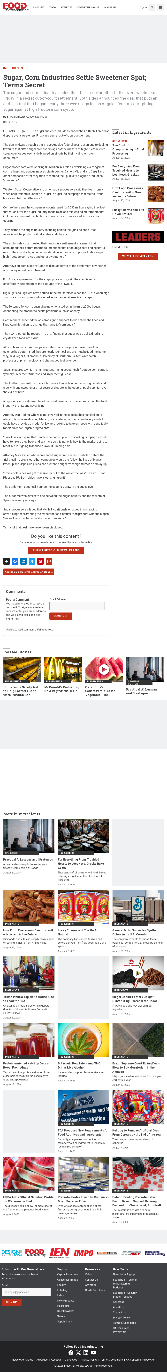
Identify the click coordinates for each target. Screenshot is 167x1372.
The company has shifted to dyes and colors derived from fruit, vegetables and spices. (82, 943)
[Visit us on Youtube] (93, 1352)
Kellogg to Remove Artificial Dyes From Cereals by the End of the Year (137, 1132)
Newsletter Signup (22, 1359)
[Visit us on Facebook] (70, 1352)
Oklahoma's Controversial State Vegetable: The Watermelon (100, 691)
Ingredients (13, 68)
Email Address (58, 599)
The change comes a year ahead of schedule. (132, 1141)
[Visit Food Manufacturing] (35, 1252)
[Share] (15, 561)
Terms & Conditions (111, 1359)
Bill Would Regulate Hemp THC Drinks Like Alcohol (79, 1065)
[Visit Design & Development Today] (12, 1252)
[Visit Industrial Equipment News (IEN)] (59, 1252)
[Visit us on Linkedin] (86, 1352)
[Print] (6, 561)
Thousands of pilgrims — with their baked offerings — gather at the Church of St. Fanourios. (82, 876)
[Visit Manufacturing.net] (131, 1252)
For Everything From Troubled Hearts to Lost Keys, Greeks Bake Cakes (126, 171)
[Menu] (160, 7)
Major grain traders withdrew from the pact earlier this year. (137, 1078)
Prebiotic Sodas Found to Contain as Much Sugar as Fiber (83, 1199)
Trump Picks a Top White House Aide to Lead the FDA (28, 999)
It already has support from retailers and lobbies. (81, 1074)
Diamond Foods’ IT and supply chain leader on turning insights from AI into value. (28, 941)
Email (5, 1285)
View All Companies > (138, 256)
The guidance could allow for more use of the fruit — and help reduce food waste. (27, 1207)
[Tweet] (32, 561)
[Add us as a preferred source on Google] (49, 561)
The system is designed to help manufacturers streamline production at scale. (135, 1213)
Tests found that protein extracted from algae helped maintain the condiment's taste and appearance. (26, 1076)
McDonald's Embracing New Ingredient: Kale (62, 689)
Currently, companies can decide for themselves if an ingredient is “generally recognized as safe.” (81, 1143)
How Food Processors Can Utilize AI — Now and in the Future (127, 192)
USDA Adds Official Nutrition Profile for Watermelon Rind (28, 1199)
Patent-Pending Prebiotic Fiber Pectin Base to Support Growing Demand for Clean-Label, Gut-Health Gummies (137, 1201)
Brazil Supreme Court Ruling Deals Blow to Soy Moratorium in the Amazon (136, 1067)
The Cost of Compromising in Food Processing (128, 149)
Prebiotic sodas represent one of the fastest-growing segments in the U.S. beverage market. (80, 1209)
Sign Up (11, 1302)
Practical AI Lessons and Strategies (141, 691)
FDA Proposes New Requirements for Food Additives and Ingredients (83, 1132)
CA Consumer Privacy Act (140, 1359)
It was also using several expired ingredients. (132, 1007)
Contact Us (71, 1359)
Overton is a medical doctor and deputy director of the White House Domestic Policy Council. (26, 1009)
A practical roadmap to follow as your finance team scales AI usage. (25, 866)
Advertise (42, 1359)
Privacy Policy (89, 1359)
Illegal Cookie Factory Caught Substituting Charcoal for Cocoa (135, 999)
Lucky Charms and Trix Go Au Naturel (128, 212)
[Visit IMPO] (83, 1252)
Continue (61, 616)
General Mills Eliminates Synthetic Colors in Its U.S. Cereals (136, 932)
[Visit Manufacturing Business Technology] (155, 1252)
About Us (56, 1359)
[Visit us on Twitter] (78, 1352)
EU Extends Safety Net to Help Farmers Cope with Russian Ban (20, 691)
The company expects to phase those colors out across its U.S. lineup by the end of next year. (137, 943)
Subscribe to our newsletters (56, 550)
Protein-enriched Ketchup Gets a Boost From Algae (26, 1065)
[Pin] (40, 561)
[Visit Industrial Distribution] (107, 1252)
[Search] (152, 7)
